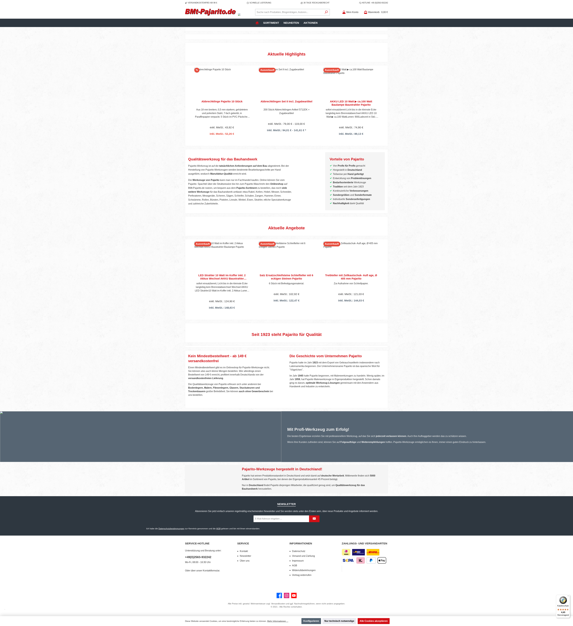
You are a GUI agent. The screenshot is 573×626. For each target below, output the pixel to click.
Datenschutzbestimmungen (171, 528)
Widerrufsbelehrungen (304, 570)
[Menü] (568, 596)
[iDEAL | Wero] (346, 552)
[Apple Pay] (381, 560)
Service (243, 543)
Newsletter (245, 556)
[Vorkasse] (348, 560)
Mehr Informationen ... (277, 621)
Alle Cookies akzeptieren (374, 621)
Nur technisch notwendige (339, 621)
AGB (218, 528)
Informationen (300, 543)
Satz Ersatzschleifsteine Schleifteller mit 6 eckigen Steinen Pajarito (222, 277)
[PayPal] (371, 560)
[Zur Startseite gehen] (210, 12)
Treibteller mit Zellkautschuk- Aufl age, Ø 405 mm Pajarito (286, 277)
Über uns (244, 560)
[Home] (257, 23)
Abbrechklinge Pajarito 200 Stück (351, 275)
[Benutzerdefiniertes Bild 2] (372, 552)
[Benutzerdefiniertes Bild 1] (358, 552)
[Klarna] (360, 560)
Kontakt (244, 551)
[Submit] (314, 518)
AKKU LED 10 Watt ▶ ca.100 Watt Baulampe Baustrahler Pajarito (286, 103)
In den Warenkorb (351, 308)
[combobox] (289, 12)
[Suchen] (326, 12)
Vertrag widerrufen (301, 575)
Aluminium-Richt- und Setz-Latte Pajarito (351, 101)
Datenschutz (298, 551)
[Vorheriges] (190, 102)
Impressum (298, 560)
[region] (286, 101)
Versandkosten (278, 603)
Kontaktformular (211, 570)
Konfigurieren (311, 621)
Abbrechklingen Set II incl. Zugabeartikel (222, 101)
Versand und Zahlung (303, 556)
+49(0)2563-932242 (198, 557)
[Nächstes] (382, 102)
